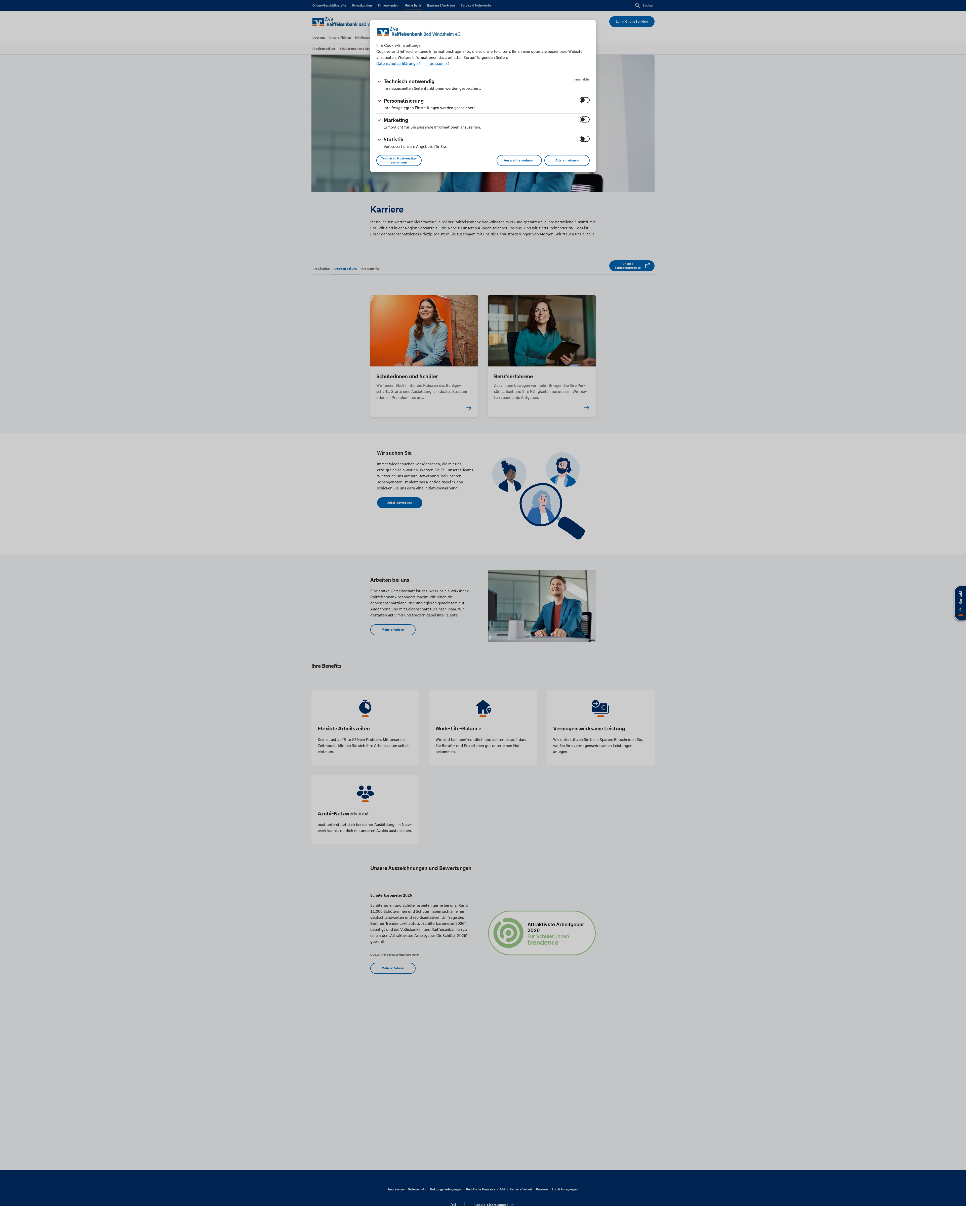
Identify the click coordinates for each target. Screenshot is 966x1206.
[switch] (585, 100)
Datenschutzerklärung (396, 63)
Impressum (435, 63)
